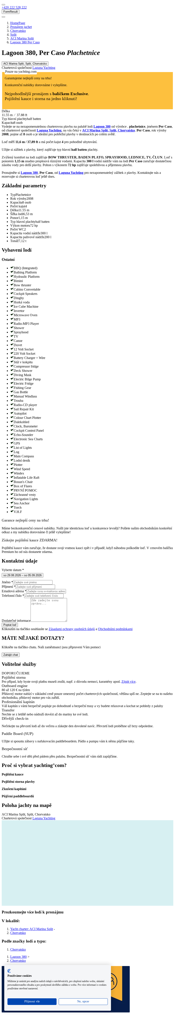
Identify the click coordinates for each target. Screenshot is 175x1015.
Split (13, 34)
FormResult (10, 11)
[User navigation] (3, 17)
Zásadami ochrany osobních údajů (72, 629)
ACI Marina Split (22, 38)
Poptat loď (9, 624)
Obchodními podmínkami (115, 629)
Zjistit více (128, 681)
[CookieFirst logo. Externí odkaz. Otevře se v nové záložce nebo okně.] (9, 971)
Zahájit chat (10, 654)
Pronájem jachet (21, 27)
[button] (14, 7)
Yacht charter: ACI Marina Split (31, 929)
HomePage (17, 23)
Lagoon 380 (102, 126)
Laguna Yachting (43, 67)
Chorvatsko (18, 31)
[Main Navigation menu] (3, 4)
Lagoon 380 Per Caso (25, 42)
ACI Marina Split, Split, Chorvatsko (108, 130)
